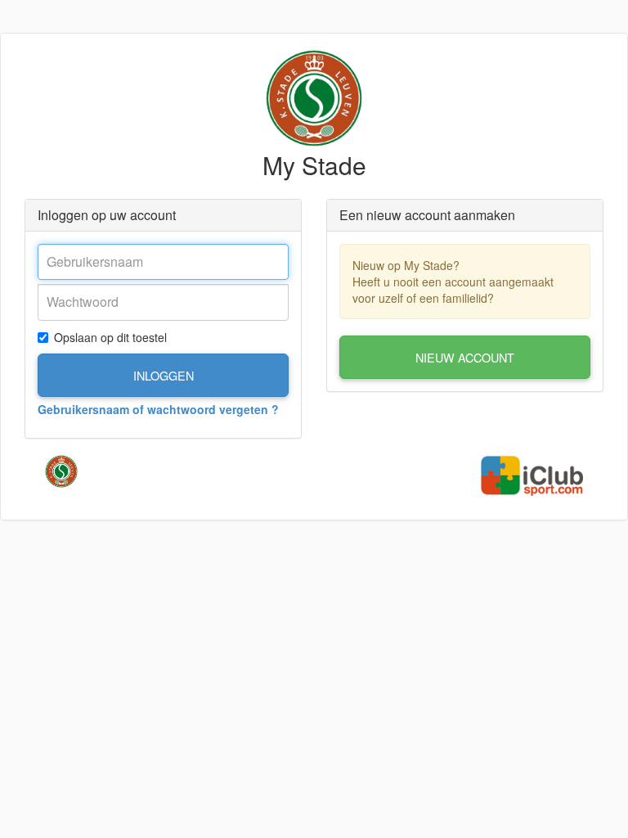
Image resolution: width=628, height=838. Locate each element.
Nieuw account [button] (464, 357)
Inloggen (163, 375)
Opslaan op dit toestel (110, 337)
